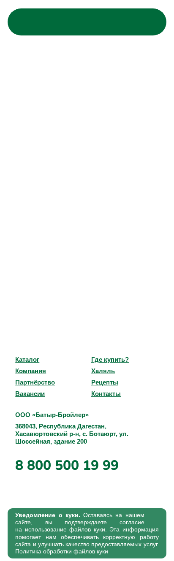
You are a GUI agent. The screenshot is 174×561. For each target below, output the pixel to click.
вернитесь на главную (99, 184)
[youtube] (22, 333)
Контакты (106, 393)
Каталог (27, 359)
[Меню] (151, 22)
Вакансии (30, 393)
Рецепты (104, 382)
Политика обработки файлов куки (61, 551)
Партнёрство (35, 382)
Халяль (103, 370)
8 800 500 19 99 (67, 465)
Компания (30, 370)
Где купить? (110, 359)
